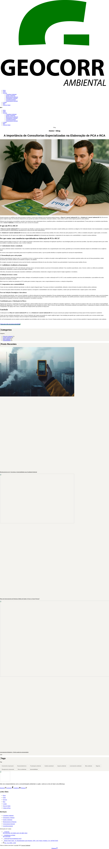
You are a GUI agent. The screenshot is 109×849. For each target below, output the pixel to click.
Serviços (5, 93)
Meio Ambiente (6, 339)
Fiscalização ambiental (35, 766)
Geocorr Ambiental (25, 845)
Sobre (4, 91)
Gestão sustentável (49, 766)
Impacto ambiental (61, 766)
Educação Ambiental (8, 336)
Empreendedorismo (21, 766)
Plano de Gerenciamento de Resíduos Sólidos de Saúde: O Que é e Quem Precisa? (20, 598)
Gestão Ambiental (7, 337)
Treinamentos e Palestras (11, 98)
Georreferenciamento (11, 99)
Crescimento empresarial (7, 766)
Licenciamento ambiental (75, 766)
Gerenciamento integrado (12, 101)
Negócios (98, 766)
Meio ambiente (88, 766)
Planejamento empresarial (8, 769)
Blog (4, 103)
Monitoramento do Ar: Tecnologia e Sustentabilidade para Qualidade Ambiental (18, 472)
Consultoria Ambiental (11, 94)
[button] (54, 107)
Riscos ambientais (22, 769)
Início (4, 90)
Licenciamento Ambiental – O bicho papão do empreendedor (14, 752)
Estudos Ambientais (10, 95)
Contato (5, 102)
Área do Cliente (6, 105)
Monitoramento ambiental (12, 97)
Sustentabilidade (7, 340)
